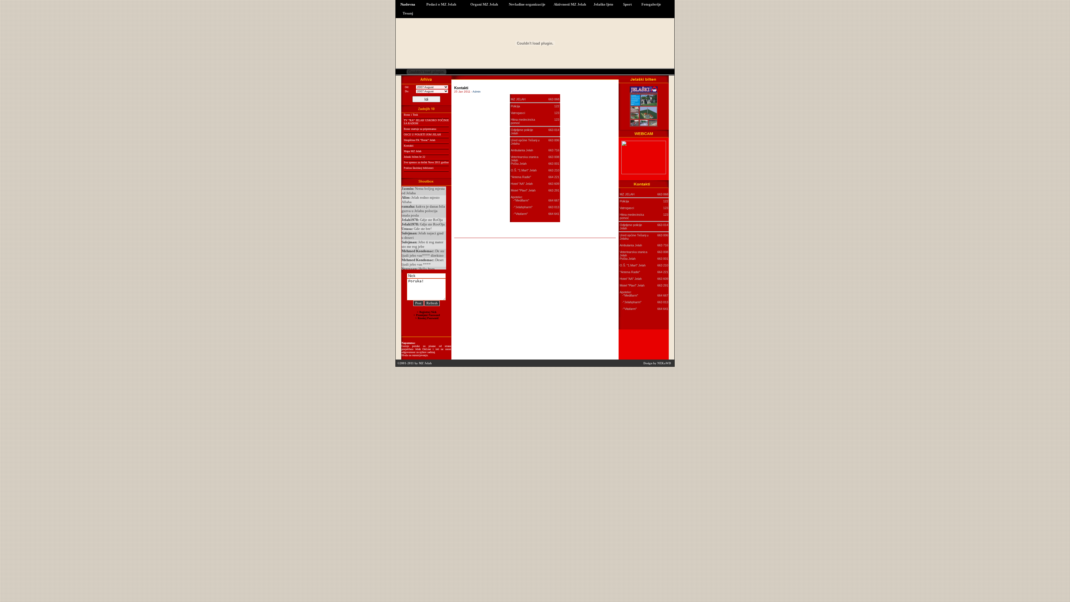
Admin (477, 91)
